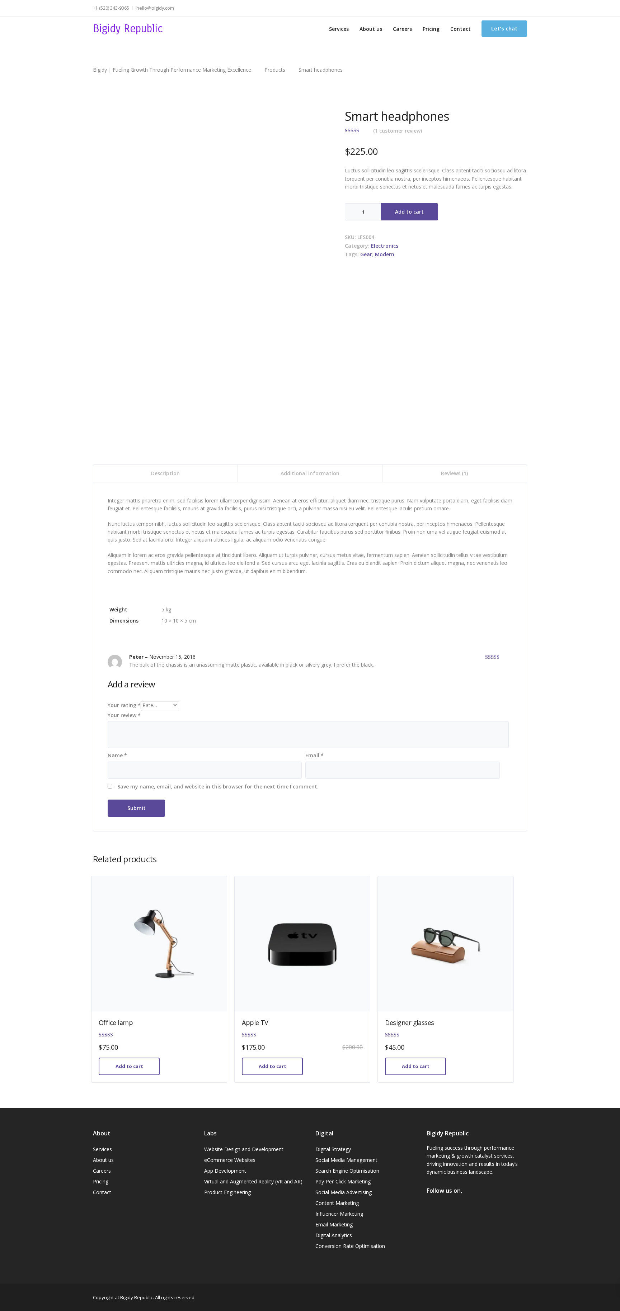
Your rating (124, 705)
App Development (225, 1170)
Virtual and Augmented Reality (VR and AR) (253, 1181)
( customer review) (397, 130)
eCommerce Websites (229, 1160)
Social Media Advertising (343, 1192)
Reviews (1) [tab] (454, 473)
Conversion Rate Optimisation (350, 1246)
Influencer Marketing (339, 1213)
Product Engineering (227, 1192)
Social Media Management (346, 1160)
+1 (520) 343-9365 (111, 8)
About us (371, 28)
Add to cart (409, 211)
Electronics (384, 245)
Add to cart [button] (129, 1066)
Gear (366, 254)
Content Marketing (337, 1203)
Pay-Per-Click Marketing (343, 1181)
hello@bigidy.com (155, 8)
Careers (402, 28)
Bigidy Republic (128, 28)
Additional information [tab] (310, 473)
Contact (460, 28)
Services (339, 28)
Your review (124, 715)
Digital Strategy (333, 1149)
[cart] (523, 8)
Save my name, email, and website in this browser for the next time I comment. (218, 786)
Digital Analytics (333, 1235)
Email (314, 755)
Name (117, 755)
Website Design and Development (243, 1149)
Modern (384, 254)
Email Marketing (334, 1224)
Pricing (431, 28)
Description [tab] (165, 473)
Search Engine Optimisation (347, 1170)
